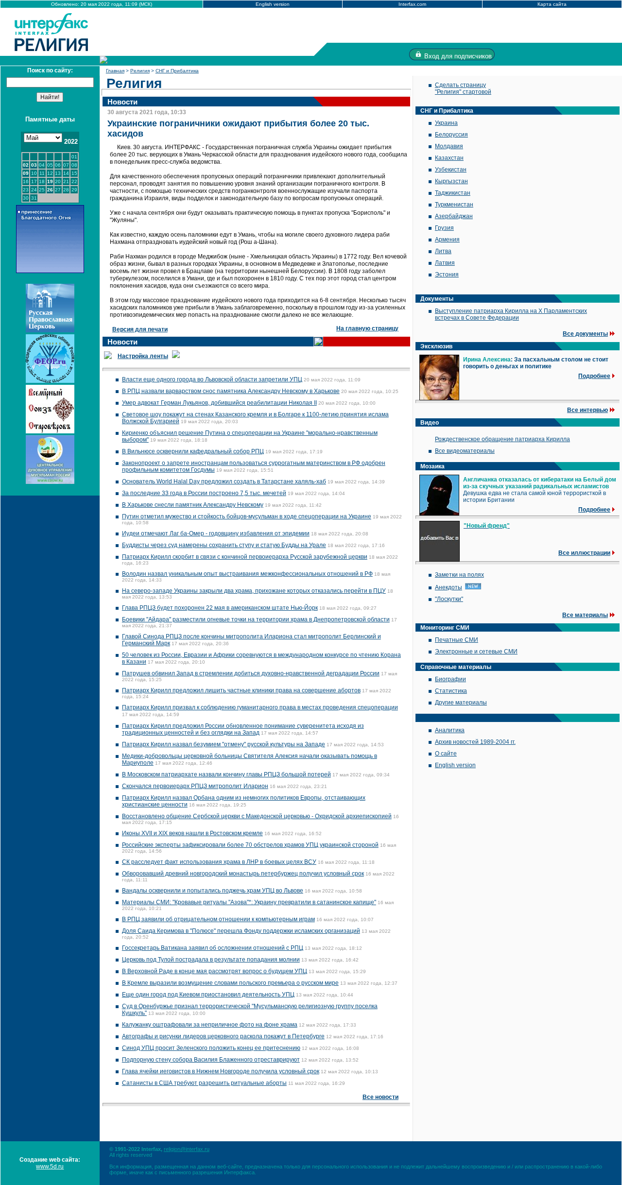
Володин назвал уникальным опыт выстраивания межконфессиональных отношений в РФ (247, 573)
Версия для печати (140, 329)
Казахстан (449, 158)
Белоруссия (451, 134)
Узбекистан (450, 169)
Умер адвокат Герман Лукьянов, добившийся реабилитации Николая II (219, 402)
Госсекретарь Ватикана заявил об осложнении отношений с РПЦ (212, 948)
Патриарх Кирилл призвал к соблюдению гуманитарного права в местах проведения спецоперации (260, 707)
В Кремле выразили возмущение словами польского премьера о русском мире (230, 982)
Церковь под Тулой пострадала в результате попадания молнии (211, 959)
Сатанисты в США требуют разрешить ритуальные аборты (204, 1083)
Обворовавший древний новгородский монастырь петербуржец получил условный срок (243, 873)
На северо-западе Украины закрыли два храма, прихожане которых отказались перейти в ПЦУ (254, 590)
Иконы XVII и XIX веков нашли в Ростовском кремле (192, 833)
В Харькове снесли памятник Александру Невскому (192, 504)
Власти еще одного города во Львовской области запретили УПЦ (212, 379)
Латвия (445, 262)
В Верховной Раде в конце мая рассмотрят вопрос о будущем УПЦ (214, 971)
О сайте (446, 753)
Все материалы (585, 615)
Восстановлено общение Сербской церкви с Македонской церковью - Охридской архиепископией (257, 816)
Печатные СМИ (456, 639)
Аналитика (450, 730)
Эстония (447, 274)
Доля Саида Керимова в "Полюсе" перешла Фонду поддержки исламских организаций (241, 930)
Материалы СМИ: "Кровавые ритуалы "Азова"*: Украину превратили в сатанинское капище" (249, 902)
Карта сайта (552, 4)
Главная (115, 70)
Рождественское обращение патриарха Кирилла (502, 439)
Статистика (451, 690)
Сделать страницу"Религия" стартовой (463, 88)
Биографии (450, 679)
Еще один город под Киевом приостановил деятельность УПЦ (208, 994)
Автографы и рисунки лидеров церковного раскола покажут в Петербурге (223, 1036)
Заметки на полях (459, 574)
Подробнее (594, 376)
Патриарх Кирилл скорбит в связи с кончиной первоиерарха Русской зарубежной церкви (244, 556)
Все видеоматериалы (465, 450)
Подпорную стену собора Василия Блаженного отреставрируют (211, 1059)
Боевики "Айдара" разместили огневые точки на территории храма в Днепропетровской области (256, 619)
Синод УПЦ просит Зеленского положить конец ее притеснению (211, 1048)
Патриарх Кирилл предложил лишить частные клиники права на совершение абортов (241, 690)
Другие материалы (461, 702)
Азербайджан (454, 216)
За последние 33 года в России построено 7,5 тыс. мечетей (204, 493)
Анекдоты (448, 587)
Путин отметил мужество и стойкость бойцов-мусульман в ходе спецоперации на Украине (246, 516)
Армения (447, 239)
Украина (446, 123)
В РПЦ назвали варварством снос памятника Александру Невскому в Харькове (231, 391)
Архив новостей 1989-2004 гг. (475, 741)
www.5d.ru (50, 1166)
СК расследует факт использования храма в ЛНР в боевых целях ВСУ (219, 862)
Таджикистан (452, 192)
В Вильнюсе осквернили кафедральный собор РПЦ (193, 451)
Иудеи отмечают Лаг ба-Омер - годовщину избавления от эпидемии (216, 533)
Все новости (380, 1097)
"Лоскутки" (449, 599)
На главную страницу (367, 328)
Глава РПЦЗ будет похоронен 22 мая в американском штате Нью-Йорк (220, 607)
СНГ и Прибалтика (177, 70)
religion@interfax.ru (186, 1149)
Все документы (585, 333)
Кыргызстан (451, 181)
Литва (443, 251)
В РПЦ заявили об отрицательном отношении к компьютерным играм (218, 919)
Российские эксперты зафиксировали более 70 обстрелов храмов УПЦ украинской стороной (250, 845)
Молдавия (449, 146)
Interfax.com (412, 4)
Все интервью (587, 410)
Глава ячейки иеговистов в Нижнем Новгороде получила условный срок (220, 1071)
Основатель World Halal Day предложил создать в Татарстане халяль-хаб (224, 481)
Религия (140, 70)
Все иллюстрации (584, 553)
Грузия (444, 227)
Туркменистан (454, 204)
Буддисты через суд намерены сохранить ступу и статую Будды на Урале (224, 545)
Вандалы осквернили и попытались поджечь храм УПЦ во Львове (212, 890)
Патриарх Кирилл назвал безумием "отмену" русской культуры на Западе (223, 744)
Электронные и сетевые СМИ (476, 651)
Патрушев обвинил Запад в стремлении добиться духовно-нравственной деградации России (251, 673)
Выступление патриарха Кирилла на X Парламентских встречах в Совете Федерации (511, 314)
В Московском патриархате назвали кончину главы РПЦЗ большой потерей (226, 774)
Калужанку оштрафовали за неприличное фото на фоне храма (209, 1024)
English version (273, 4)
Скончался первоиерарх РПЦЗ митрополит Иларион (195, 786)
